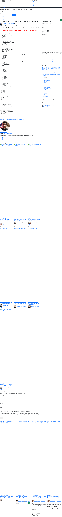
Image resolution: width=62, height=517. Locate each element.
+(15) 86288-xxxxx (46, 106)
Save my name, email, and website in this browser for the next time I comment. (15, 411)
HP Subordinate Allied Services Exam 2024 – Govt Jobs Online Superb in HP (6, 221)
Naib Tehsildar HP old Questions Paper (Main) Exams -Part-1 (33, 303)
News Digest (17, 510)
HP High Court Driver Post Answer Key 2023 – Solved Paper (20, 303)
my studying (5, 119)
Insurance (45, 94)
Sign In (1, 11)
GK (44, 91)
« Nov (43, 35)
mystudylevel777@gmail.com (48, 105)
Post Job (25, 9)
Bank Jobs (45, 81)
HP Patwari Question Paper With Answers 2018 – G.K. (11, 17)
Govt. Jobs (15, 9)
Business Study (46, 83)
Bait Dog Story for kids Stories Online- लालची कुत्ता (51, 67)
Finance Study (46, 90)
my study (1, 119)
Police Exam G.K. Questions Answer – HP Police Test (6, 385)
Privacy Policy (35, 515)
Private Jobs (30, 9)
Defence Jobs (46, 86)
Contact (34, 512)
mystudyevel (13, 119)
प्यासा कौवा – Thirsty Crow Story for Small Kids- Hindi (51, 70)
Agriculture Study (47, 80)
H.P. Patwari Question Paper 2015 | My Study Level (20, 220)
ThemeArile (22, 510)
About (34, 510)
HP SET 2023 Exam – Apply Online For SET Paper (34, 220)
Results (19, 9)
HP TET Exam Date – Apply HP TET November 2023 (6, 302)
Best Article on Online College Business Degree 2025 (6, 497)
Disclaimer (35, 514)
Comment (2, 395)
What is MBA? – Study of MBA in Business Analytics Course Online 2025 (39, 498)
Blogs (22, 9)
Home (1, 9)
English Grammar (47, 87)
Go (60, 20)
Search (13, 15)
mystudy (9, 119)
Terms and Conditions (37, 513)
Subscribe (34, 509)
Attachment (2, 413)
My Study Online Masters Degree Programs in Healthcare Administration (54, 498)
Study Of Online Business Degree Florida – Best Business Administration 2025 (23, 498)
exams (11, 9)
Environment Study (47, 88)
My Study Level (5, 23)
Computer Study (47, 84)
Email (1, 407)
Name (1, 403)
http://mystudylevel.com (7, 133)
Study (8, 9)
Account (4, 9)
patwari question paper (20, 119)
